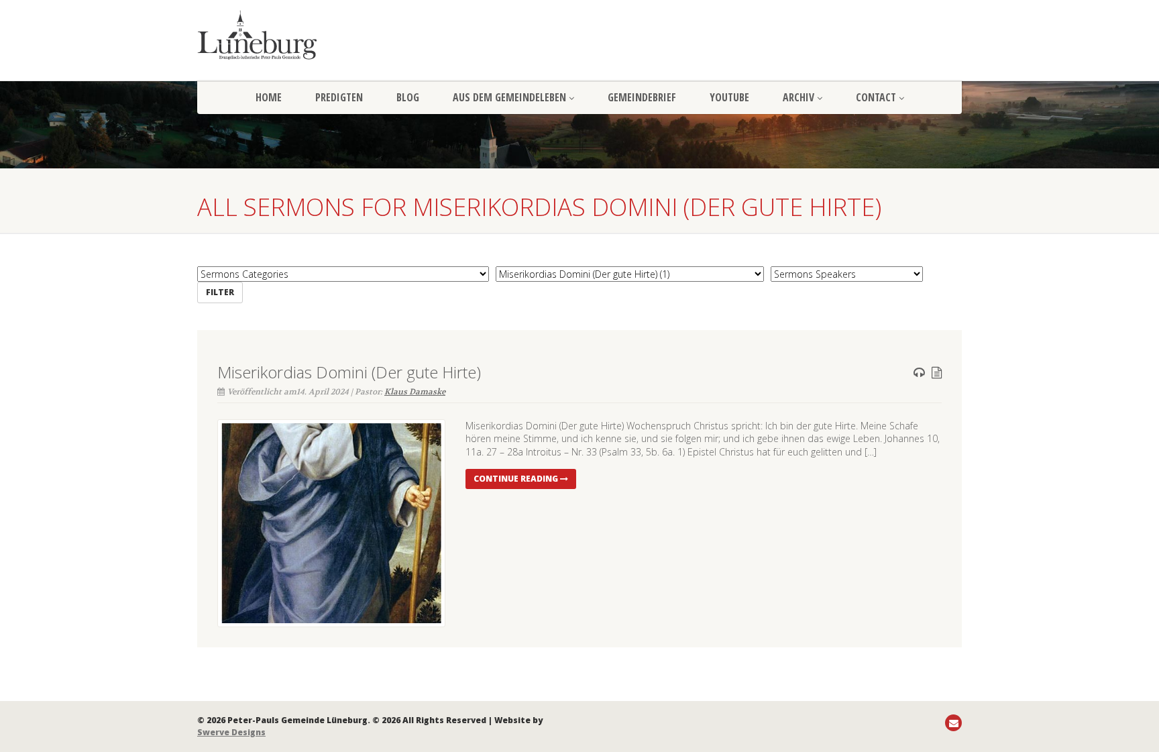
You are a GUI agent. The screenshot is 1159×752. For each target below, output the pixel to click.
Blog (407, 97)
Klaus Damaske (414, 391)
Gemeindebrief (642, 97)
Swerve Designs (231, 732)
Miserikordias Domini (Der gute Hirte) (349, 372)
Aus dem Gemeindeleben (509, 97)
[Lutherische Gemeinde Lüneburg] (318, 35)
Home (269, 97)
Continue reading (517, 478)
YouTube (729, 97)
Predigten (339, 97)
